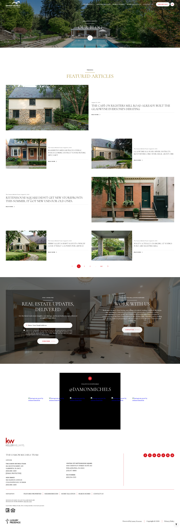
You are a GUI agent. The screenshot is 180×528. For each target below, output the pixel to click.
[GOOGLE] (168, 455)
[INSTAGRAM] (150, 455)
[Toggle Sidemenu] (172, 4)
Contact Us (148, 4)
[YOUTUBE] (159, 455)
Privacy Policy (45, 334)
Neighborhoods (103, 4)
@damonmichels (90, 389)
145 (101, 266)
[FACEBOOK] (145, 455)
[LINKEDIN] (154, 455)
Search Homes (118, 4)
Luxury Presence (136, 521)
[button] (132, 330)
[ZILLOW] (172, 455)
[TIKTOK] (163, 455)
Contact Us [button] (98, 494)
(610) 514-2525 (71, 477)
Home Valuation (134, 4)
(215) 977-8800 (71, 470)
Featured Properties (32, 494)
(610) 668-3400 (163, 4)
